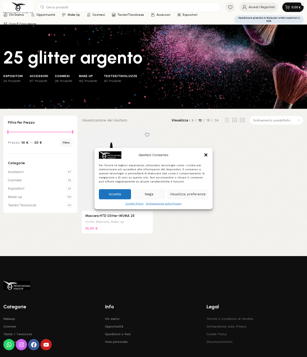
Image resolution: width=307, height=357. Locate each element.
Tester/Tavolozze (22, 205)
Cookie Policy (134, 203)
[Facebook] (33, 344)
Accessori (16, 172)
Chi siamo (112, 319)
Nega (149, 194)
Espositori (16, 188)
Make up (15, 197)
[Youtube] (46, 344)
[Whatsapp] (9, 344)
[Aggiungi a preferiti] (147, 135)
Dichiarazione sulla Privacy (164, 203)
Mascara (102, 221)
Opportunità (114, 326)
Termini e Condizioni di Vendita (230, 319)
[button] (206, 155)
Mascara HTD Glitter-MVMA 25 (110, 216)
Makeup (9, 319)
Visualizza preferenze (188, 194)
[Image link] (17, 285)
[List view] (227, 120)
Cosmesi (15, 180)
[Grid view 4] (242, 120)
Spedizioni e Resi (118, 334)
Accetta (115, 194)
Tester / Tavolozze (17, 334)
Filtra (66, 142)
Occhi (89, 221)
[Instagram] (21, 344)
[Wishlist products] (230, 7)
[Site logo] (18, 7)
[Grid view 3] (234, 120)
